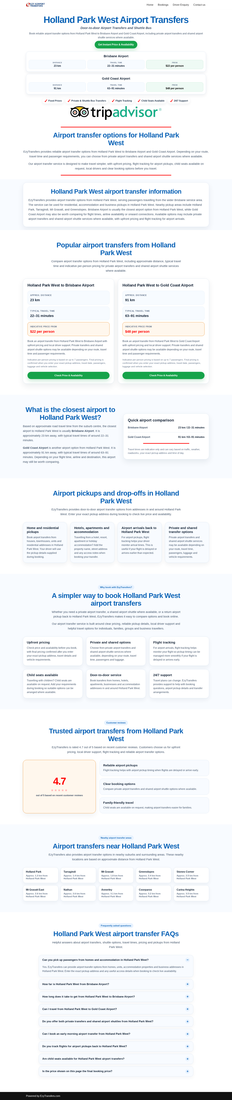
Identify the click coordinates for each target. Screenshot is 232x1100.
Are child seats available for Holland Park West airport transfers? (83, 1058)
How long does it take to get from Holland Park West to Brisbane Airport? (88, 996)
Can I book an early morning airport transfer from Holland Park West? (86, 1033)
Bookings (163, 4)
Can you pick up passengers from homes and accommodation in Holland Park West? (95, 959)
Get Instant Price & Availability (116, 44)
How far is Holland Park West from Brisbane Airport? (75, 984)
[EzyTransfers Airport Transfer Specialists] (35, 5)
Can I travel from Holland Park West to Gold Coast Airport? (79, 1009)
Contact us (199, 4)
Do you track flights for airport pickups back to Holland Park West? (84, 1046)
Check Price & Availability (68, 375)
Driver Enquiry (181, 4)
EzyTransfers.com (50, 1096)
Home (150, 4)
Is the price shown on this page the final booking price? (77, 1071)
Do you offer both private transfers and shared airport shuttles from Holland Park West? (97, 1021)
